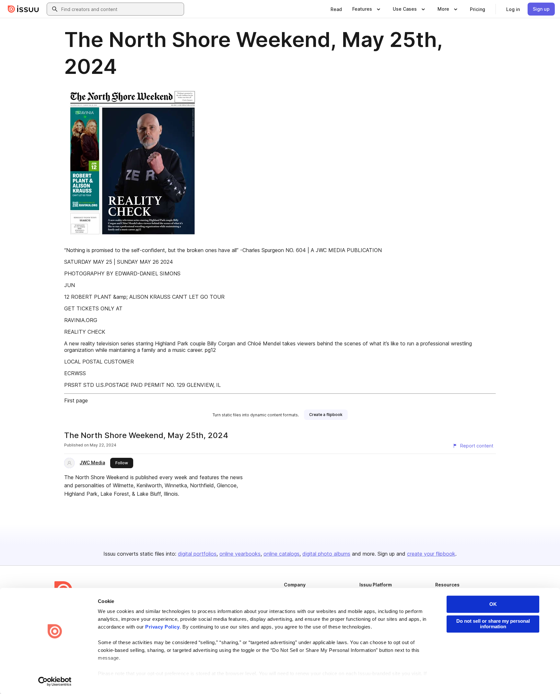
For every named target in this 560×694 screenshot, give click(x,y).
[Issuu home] (23, 9)
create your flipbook (431, 553)
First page (76, 400)
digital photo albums (326, 553)
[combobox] (121, 9)
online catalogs (281, 553)
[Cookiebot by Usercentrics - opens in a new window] (55, 681)
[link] (336, 9)
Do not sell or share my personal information (493, 623)
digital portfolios (197, 553)
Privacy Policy (162, 627)
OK (493, 604)
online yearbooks (240, 553)
